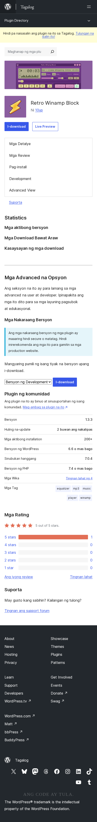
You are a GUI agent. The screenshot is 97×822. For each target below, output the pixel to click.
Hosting (11, 654)
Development (20, 178)
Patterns (58, 662)
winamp (85, 497)
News (9, 646)
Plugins (56, 654)
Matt (11, 724)
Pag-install (18, 167)
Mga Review (19, 155)
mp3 (76, 488)
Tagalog (21, 760)
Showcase (59, 638)
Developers (14, 693)
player (72, 497)
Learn (9, 677)
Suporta (15, 202)
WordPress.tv (18, 701)
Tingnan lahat (81, 577)
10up (39, 110)
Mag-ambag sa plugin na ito (43, 407)
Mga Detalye (20, 143)
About (9, 638)
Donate (59, 693)
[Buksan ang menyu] (90, 7)
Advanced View (22, 190)
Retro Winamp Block (55, 103)
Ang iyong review (19, 577)
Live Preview (45, 126)
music (87, 488)
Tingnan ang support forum (27, 610)
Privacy (11, 662)
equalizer (63, 488)
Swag (58, 701)
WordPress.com (20, 716)
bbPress (14, 732)
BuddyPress (17, 740)
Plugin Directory (16, 20)
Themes (57, 646)
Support (11, 685)
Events (56, 685)
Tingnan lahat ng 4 (79, 478)
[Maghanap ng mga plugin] (52, 51)
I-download (16, 126)
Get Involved (61, 677)
